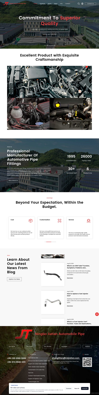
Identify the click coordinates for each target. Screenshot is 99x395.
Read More (70, 281)
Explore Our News (14, 279)
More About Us (13, 180)
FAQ (61, 3)
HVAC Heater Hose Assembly (36, 367)
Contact (67, 3)
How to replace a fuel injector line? (77, 270)
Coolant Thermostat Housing (36, 376)
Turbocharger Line (33, 382)
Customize (68, 388)
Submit (87, 346)
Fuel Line (30, 373)
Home (35, 3)
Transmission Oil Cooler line (36, 370)
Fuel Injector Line (33, 358)
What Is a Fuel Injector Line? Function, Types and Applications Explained (79, 298)
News (55, 3)
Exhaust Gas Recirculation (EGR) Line (39, 361)
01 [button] (49, 45)
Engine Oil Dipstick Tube (35, 379)
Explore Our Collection (49, 35)
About (49, 3)
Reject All (77, 388)
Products (42, 3)
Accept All (84, 388)
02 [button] (54, 45)
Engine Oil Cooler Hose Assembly (37, 364)
